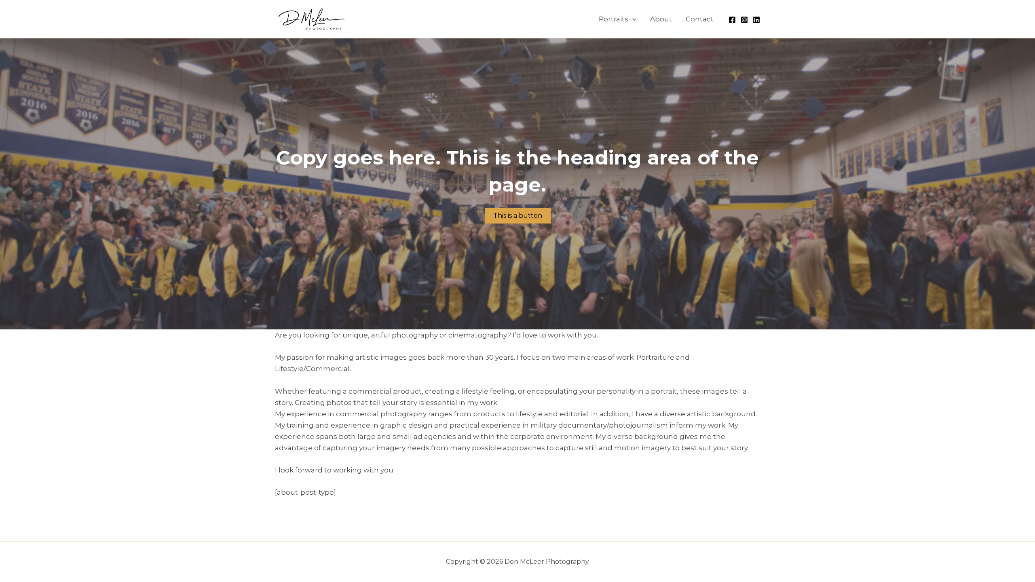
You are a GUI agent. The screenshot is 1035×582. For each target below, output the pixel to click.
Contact (700, 19)
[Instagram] (744, 19)
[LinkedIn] (756, 19)
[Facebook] (732, 19)
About (661, 19)
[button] (632, 19)
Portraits (613, 19)
